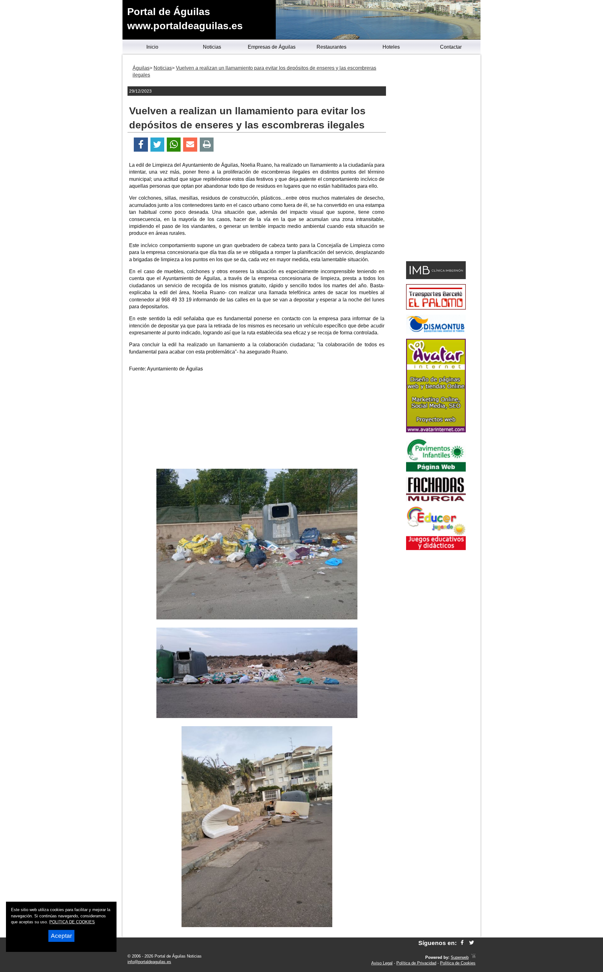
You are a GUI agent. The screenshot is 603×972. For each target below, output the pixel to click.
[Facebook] (141, 145)
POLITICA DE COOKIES (72, 922)
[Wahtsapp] (174, 145)
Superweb (460, 957)
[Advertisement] (257, 422)
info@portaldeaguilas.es (149, 961)
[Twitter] (157, 145)
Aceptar (61, 935)
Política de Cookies (457, 963)
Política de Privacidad (416, 963)
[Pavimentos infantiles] (436, 469)
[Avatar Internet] (436, 430)
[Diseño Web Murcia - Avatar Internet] (473, 957)
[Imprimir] (207, 145)
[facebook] (462, 943)
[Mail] (190, 145)
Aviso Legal (382, 963)
